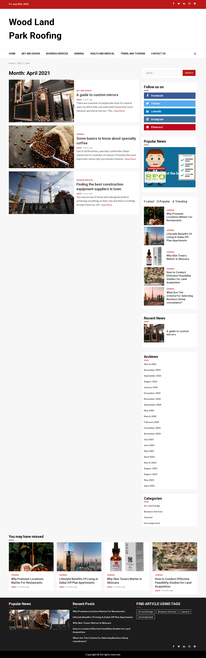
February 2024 (151, 422)
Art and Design (31, 53)
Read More (119, 110)
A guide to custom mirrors (41, 101)
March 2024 (150, 416)
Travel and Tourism (133, 53)
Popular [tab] (164, 201)
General (79, 53)
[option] (170, 169)
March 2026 (150, 364)
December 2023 (152, 427)
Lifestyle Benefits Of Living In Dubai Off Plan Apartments (154, 236)
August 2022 (150, 468)
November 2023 (152, 433)
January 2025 (151, 387)
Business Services (57, 53)
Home (12, 53)
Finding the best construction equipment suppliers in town (41, 192)
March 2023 (150, 462)
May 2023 (149, 451)
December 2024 (152, 393)
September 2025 (152, 375)
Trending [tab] (180, 201)
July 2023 (149, 439)
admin (79, 99)
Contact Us (158, 53)
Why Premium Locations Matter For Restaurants (154, 216)
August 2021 (150, 474)
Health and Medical (102, 53)
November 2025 (152, 370)
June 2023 (149, 445)
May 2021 (149, 480)
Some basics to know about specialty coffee (41, 147)
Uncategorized (152, 523)
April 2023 (149, 456)
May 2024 (149, 410)
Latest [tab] (149, 201)
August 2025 (150, 381)
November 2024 (152, 398)
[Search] (195, 54)
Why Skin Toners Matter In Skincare (154, 256)
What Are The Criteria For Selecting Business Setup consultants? (154, 296)
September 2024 (152, 404)
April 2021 (149, 485)
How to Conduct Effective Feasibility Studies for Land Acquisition (154, 276)
